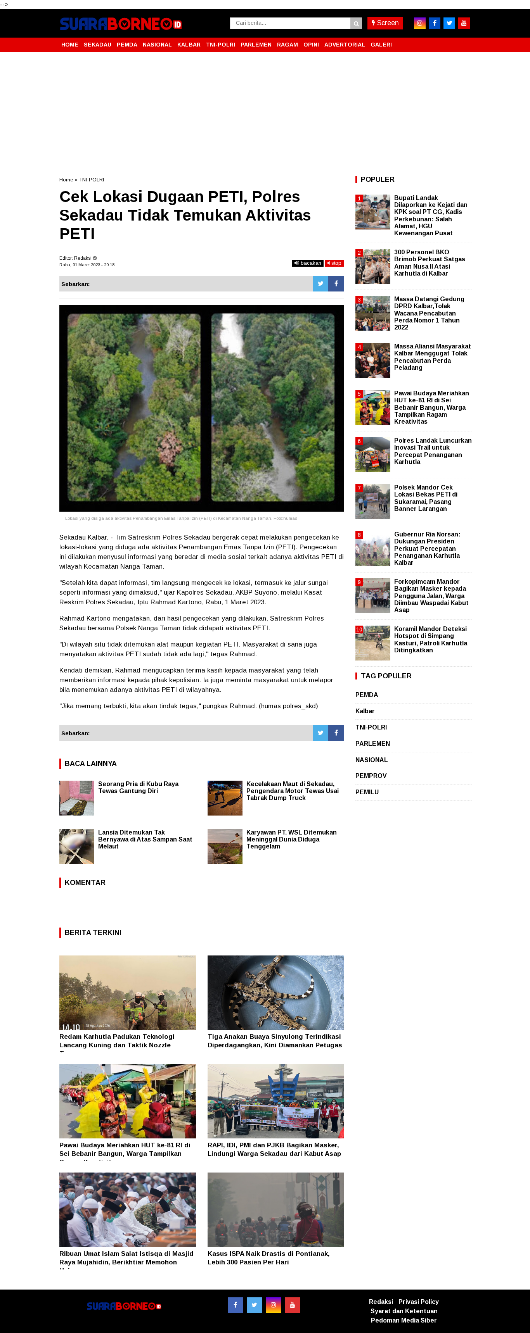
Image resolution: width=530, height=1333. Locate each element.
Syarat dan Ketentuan (404, 1311)
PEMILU (367, 792)
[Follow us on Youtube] (292, 1305)
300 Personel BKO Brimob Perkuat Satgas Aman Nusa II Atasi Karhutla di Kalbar (429, 263)
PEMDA (127, 44)
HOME (69, 44)
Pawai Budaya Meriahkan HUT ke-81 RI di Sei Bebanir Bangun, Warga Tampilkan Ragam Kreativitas (125, 1154)
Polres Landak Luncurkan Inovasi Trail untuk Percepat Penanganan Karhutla (433, 451)
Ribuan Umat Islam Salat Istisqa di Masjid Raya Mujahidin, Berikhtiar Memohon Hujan (126, 1262)
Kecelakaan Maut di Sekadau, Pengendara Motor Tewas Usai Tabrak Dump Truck (292, 791)
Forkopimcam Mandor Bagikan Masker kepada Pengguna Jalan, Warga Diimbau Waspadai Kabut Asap (431, 595)
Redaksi (381, 1302)
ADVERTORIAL (344, 44)
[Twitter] (320, 283)
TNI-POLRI (220, 44)
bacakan (310, 263)
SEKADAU (97, 44)
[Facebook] (336, 283)
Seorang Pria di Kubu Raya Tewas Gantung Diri (138, 787)
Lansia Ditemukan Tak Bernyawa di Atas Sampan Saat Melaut (145, 839)
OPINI (311, 44)
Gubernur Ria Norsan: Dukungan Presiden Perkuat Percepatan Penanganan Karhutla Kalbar (427, 548)
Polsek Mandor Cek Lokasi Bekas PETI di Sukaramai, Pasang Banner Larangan (425, 498)
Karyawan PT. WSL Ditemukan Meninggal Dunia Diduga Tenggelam (291, 839)
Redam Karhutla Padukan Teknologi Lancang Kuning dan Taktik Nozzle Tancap (117, 1045)
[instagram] (420, 23)
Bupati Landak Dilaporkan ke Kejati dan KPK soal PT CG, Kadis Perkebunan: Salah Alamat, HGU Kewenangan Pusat (431, 215)
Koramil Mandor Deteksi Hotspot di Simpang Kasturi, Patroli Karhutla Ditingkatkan (430, 640)
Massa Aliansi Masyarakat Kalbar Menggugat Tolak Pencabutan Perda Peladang (432, 357)
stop (335, 263)
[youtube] (464, 23)
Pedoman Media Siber (404, 1320)
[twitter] (449, 23)
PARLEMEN (256, 44)
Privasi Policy (418, 1302)
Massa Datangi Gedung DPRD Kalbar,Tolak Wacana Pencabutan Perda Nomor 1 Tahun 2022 (429, 313)
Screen (387, 23)
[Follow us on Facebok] (235, 1305)
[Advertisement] (265, 114)
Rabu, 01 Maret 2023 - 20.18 (86, 264)
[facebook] (434, 23)
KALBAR (189, 44)
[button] (463, 41)
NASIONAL (157, 44)
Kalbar (365, 711)
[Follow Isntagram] (273, 1305)
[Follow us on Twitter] (254, 1305)
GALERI (381, 44)
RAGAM (287, 44)
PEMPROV (371, 776)
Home (66, 180)
